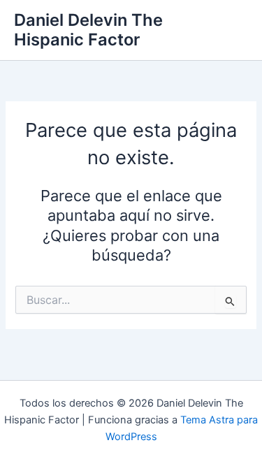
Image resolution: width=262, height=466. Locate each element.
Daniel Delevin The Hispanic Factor (88, 30)
